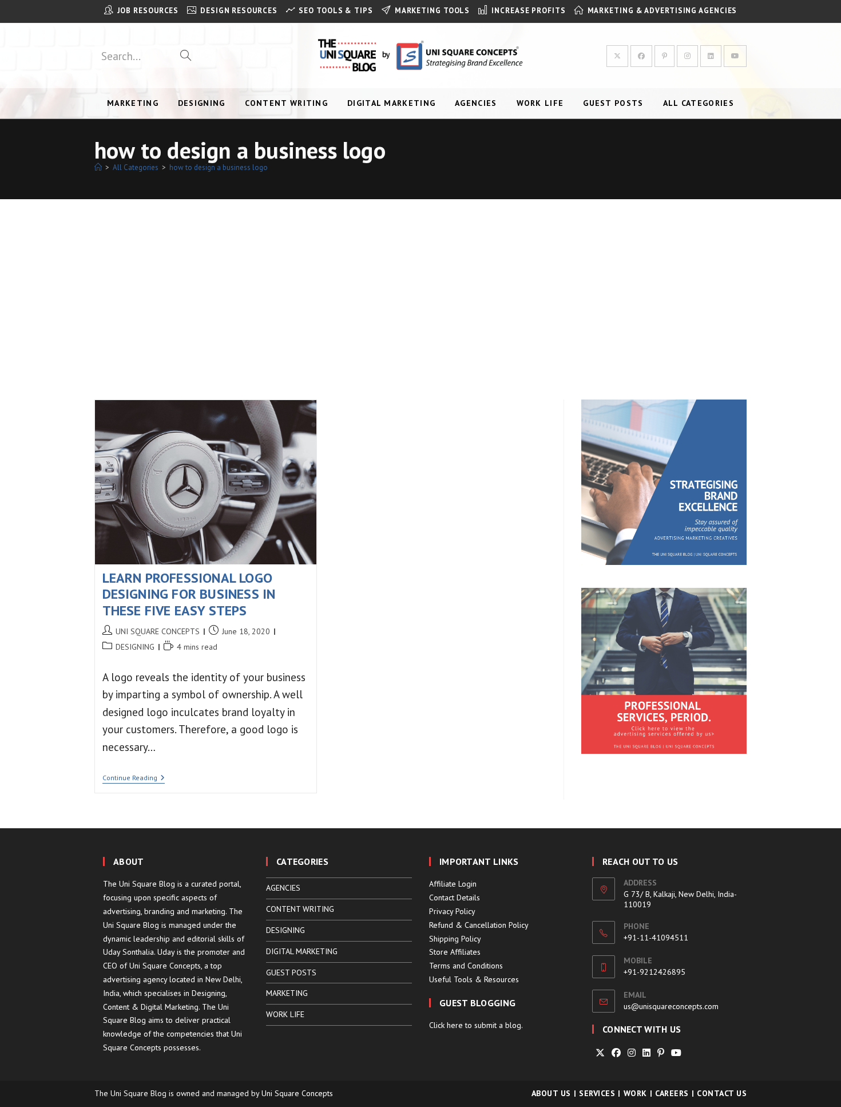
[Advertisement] (420, 285)
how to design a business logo (218, 167)
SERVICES (597, 1093)
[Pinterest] (660, 1053)
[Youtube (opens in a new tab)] (735, 56)
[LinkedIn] (646, 1053)
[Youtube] (676, 1053)
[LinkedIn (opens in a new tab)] (710, 56)
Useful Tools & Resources (474, 979)
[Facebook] (616, 1053)
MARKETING (287, 993)
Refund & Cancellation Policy (479, 925)
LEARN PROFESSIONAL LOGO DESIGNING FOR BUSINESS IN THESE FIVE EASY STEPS (189, 594)
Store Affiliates (455, 952)
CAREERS (672, 1093)
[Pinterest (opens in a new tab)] (664, 56)
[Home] (98, 167)
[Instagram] (632, 1053)
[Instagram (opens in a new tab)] (687, 56)
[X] (600, 1053)
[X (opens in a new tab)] (617, 56)
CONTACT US (722, 1093)
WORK (635, 1093)
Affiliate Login (453, 884)
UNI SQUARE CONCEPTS (158, 631)
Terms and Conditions (466, 965)
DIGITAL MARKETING (302, 951)
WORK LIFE (285, 1014)
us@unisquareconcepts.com (671, 1006)
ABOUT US (551, 1093)
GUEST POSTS (291, 972)
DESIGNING (135, 647)
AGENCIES (283, 888)
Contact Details (454, 897)
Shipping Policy (455, 939)
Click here (446, 1025)
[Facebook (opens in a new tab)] (641, 56)
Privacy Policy (452, 911)
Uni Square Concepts (297, 1093)
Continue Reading (133, 779)
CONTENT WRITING (300, 909)
